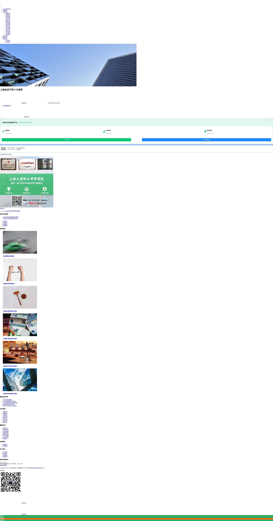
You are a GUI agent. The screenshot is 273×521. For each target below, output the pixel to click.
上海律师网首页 (7, 9)
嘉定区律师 (6, 429)
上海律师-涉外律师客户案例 (10, 393)
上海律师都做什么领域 (8, 404)
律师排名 (2, 208)
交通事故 (8, 16)
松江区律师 (6, 435)
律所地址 (8, 41)
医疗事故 (8, 24)
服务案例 (5, 225)
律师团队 (5, 10)
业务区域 (5, 35)
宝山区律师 (6, 431)
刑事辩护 (8, 15)
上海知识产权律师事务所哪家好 (12, 211)
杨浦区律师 (6, 434)
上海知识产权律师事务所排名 (10, 218)
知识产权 (8, 30)
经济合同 (8, 31)
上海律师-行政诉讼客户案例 (10, 366)
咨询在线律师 (3, 465)
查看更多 (5, 422)
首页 (7, 105)
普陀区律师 (6, 432)
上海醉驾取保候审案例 (8, 256)
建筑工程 (8, 21)
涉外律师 (8, 28)
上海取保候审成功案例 (8, 283)
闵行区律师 (6, 437)
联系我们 (5, 38)
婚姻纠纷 (8, 13)
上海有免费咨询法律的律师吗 (10, 402)
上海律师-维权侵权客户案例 (10, 311)
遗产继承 (8, 32)
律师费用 (5, 444)
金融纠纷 (8, 34)
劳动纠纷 (8, 22)
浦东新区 (5, 428)
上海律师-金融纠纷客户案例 (10, 338)
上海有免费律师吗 (7, 399)
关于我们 (8, 40)
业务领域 (5, 12)
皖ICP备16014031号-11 (38, 467)
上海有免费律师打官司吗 (9, 401)
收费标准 (5, 37)
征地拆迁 (8, 25)
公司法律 (8, 19)
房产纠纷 (8, 27)
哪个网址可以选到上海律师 (9, 405)
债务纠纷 (8, 18)
